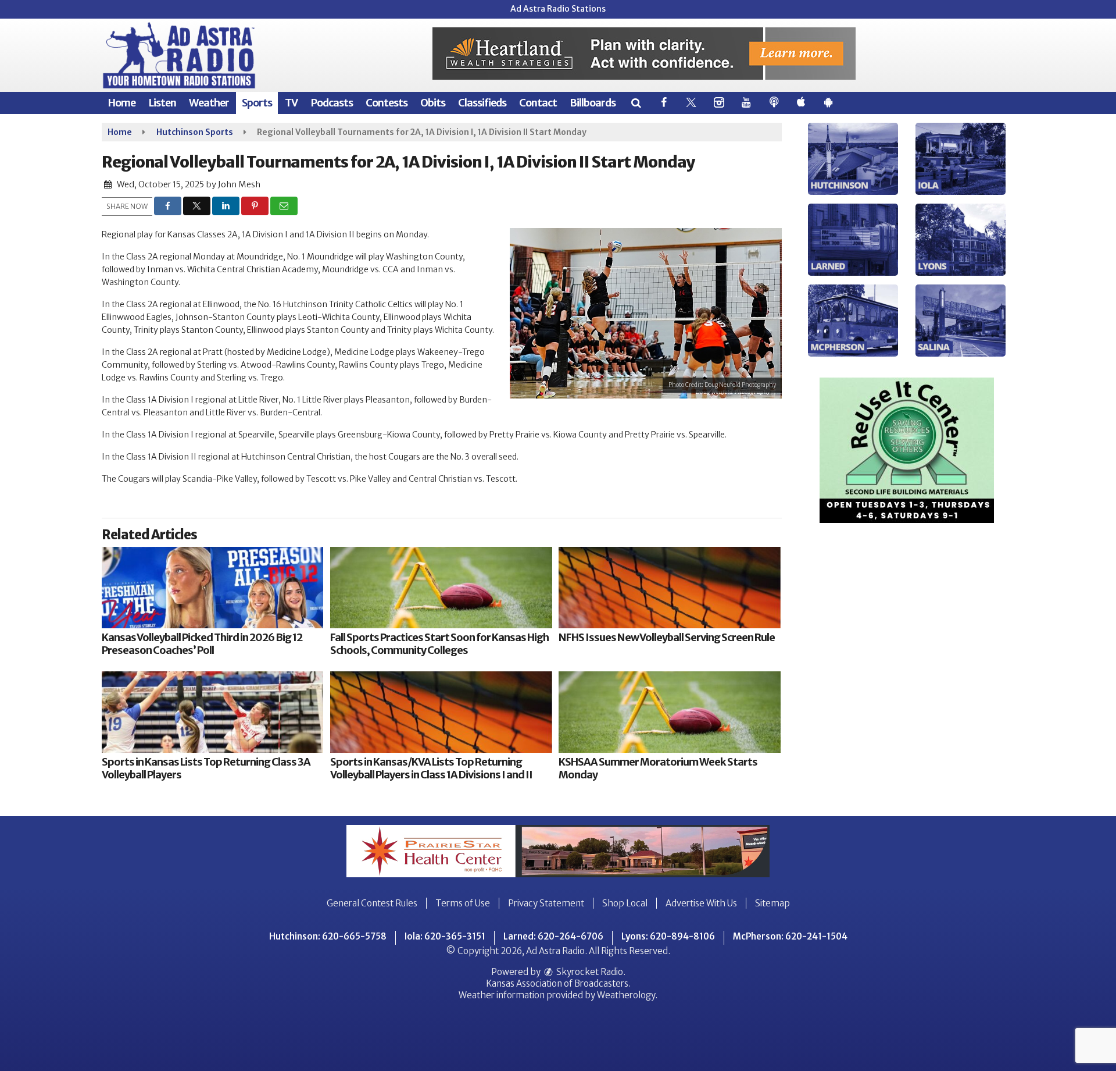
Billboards (593, 102)
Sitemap (772, 903)
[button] (635, 102)
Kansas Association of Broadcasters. (558, 983)
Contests (386, 102)
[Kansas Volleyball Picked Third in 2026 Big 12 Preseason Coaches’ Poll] (212, 587)
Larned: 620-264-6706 (553, 936)
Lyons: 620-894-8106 (668, 936)
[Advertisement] (644, 53)
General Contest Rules (372, 903)
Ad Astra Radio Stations (558, 8)
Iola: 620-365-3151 (445, 936)
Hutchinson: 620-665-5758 (328, 936)
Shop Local (625, 903)
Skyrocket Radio (589, 971)
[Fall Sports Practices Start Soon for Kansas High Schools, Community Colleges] (441, 587)
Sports (257, 102)
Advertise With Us (701, 903)
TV (291, 102)
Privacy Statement (546, 903)
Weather (209, 102)
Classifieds (482, 102)
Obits (432, 102)
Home (121, 102)
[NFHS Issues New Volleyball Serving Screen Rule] (669, 587)
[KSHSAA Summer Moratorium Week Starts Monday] (669, 712)
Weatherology (626, 995)
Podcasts (331, 102)
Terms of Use (462, 903)
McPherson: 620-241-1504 (790, 936)
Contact (538, 102)
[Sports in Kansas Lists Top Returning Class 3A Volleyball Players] (212, 712)
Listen (162, 102)
